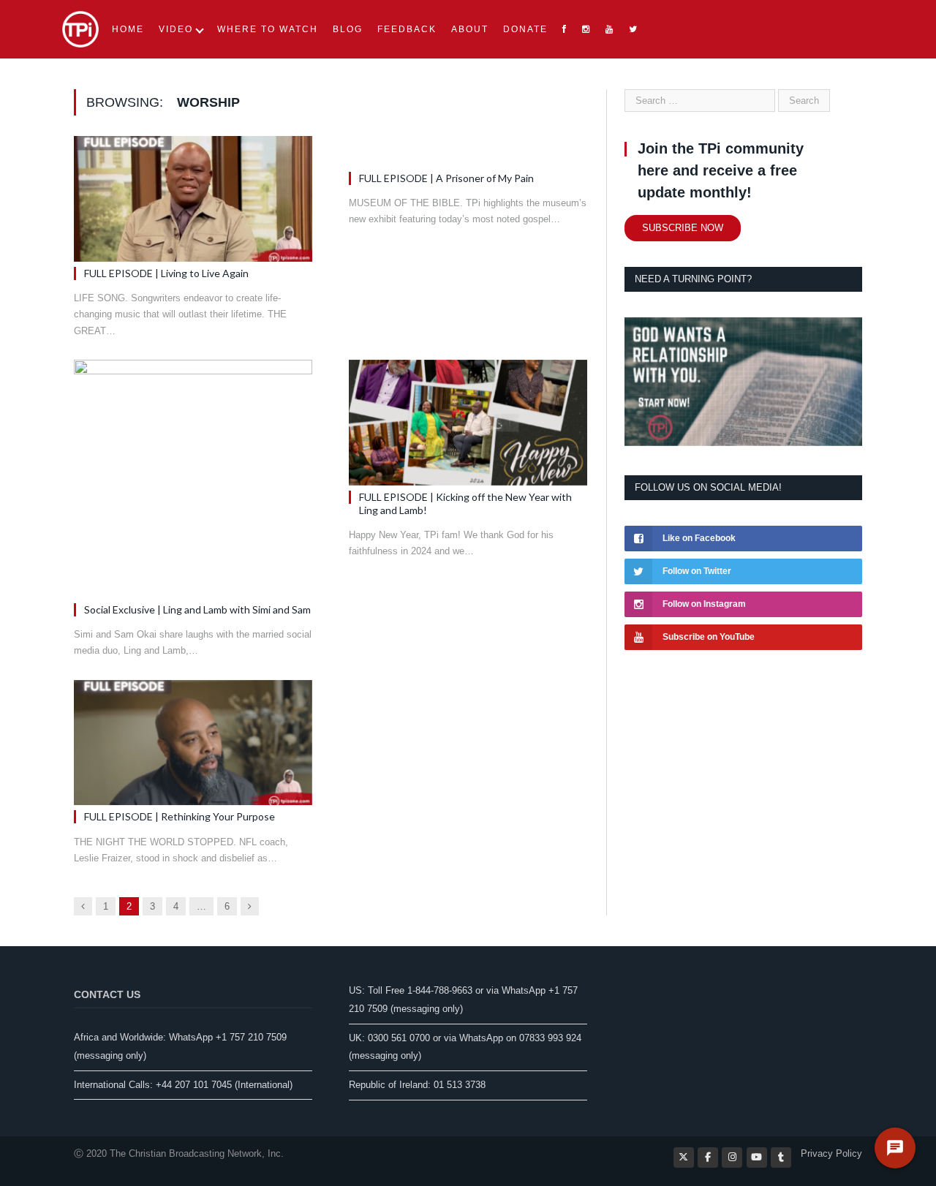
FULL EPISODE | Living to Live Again (166, 273)
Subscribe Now (682, 227)
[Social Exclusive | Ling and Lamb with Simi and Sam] (193, 479)
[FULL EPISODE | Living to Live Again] (193, 199)
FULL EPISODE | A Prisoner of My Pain (446, 178)
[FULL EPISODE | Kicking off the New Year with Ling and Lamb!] (468, 423)
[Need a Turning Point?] (743, 442)
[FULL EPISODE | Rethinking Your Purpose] (193, 743)
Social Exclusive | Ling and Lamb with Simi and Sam (197, 609)
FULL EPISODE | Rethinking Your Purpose (179, 816)
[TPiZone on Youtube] (757, 1157)
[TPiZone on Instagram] (732, 1157)
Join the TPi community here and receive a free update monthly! (721, 170)
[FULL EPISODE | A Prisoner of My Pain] (468, 151)
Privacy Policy (831, 1153)
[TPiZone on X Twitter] (683, 1157)
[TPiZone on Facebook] (708, 1157)
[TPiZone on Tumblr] (781, 1157)
